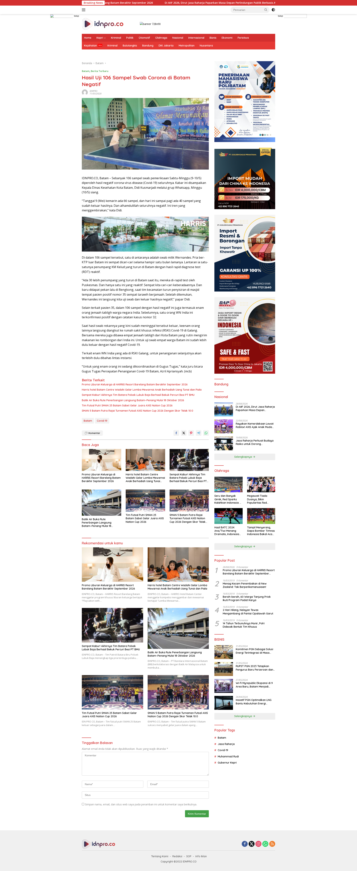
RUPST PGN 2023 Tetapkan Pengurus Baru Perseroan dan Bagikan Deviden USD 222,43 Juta (254, 668)
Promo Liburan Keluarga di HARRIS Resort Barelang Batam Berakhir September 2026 (135, 384)
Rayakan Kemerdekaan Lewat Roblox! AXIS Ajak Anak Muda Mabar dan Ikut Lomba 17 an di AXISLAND (255, 425)
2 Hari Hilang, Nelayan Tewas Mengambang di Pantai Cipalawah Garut (248, 611)
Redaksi (177, 856)
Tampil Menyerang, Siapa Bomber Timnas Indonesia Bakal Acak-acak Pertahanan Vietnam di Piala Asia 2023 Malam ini (261, 531)
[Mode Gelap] (273, 10)
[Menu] (84, 10)
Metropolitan (186, 45)
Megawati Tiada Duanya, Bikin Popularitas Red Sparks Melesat (257, 499)
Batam (85, 71)
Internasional (196, 37)
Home (87, 37)
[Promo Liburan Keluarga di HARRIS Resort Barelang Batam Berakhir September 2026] (101, 460)
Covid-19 (102, 420)
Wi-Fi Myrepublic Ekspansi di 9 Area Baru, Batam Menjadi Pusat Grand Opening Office (254, 685)
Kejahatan (90, 45)
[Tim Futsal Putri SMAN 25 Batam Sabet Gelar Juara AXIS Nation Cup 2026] (145, 501)
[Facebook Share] (176, 433)
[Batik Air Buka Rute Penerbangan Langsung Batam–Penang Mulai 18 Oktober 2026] (101, 503)
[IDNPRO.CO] (103, 23)
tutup (76, 16)
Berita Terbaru (99, 71)
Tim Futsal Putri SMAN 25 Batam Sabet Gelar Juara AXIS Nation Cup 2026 (127, 405)
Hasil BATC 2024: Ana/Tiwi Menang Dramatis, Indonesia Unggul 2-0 (226, 531)
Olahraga (161, 37)
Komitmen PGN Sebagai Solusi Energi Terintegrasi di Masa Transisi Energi (254, 651)
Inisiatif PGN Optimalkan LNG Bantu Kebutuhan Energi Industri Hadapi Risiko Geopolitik (253, 701)
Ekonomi (227, 37)
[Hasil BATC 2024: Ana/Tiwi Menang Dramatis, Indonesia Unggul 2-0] (228, 516)
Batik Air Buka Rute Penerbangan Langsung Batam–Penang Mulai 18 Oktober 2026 (133, 400)
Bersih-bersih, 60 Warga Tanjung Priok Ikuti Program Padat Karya (247, 598)
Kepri (100, 37)
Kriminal (116, 37)
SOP (188, 856)
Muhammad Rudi (228, 756)
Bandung (147, 45)
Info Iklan (201, 856)
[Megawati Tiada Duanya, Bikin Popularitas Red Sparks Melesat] (261, 484)
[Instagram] (258, 844)
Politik (130, 37)
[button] (266, 10)
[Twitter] (252, 844)
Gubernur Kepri (227, 762)
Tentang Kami (159, 856)
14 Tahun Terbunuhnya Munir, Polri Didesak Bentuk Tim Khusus (244, 625)
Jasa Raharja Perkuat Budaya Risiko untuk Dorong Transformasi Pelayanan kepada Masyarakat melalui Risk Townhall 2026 (255, 442)
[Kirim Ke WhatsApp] (206, 433)
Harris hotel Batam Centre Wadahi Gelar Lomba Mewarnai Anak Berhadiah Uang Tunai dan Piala (142, 389)
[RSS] (272, 844)
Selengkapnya (243, 456)
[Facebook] (245, 844)
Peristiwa (243, 37)
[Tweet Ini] (183, 433)
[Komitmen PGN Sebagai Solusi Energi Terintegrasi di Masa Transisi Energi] (223, 652)
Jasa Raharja (226, 744)
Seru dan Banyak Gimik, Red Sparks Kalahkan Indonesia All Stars (228, 499)
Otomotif (144, 37)
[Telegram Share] (198, 433)
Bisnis (213, 37)
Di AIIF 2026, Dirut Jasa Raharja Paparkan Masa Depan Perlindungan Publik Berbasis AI (170, 2)
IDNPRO (93, 91)
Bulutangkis (130, 45)
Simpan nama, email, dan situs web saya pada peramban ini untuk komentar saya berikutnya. (141, 804)
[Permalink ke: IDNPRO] (85, 92)
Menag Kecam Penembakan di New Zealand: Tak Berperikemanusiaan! (245, 585)
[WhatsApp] (265, 844)
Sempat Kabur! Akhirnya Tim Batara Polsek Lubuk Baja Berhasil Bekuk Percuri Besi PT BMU (138, 395)
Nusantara (206, 45)
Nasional (177, 37)
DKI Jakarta (166, 45)
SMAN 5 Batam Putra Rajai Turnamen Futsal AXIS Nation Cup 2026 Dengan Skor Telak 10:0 (137, 410)
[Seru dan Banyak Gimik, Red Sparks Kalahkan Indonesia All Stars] (228, 484)
